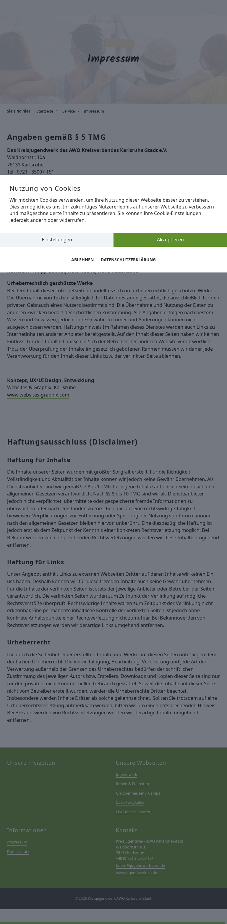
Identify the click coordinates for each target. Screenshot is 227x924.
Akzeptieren (170, 239)
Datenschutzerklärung (128, 259)
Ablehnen (82, 259)
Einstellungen (57, 239)
